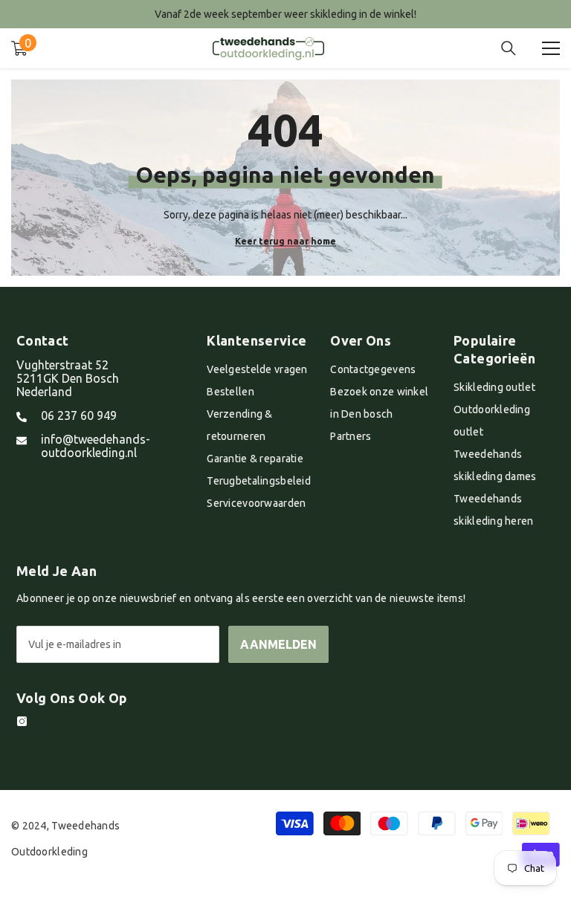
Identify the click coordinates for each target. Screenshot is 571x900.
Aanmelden (278, 644)
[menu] (551, 48)
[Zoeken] (508, 48)
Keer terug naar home (285, 241)
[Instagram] (22, 721)
